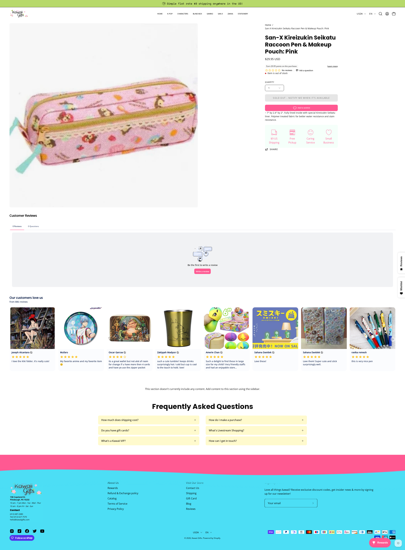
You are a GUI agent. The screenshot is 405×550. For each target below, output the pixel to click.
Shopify (217, 538)
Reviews (191, 509)
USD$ (360, 13)
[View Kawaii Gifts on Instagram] (11, 531)
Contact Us (192, 488)
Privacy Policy (116, 509)
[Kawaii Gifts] (18, 14)
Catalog (112, 498)
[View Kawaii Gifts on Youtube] (41, 531)
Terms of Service (117, 503)
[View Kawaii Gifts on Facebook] (26, 531)
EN (370, 13)
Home (268, 24)
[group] (202, 3)
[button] (170, 13)
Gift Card (191, 498)
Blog (188, 503)
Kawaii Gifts (197, 538)
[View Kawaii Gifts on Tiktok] (19, 531)
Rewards (113, 488)
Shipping (191, 493)
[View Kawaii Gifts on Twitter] (34, 531)
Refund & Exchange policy (123, 493)
